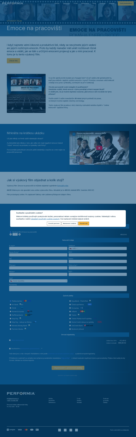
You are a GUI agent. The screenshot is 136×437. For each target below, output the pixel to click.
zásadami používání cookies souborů (45, 219)
